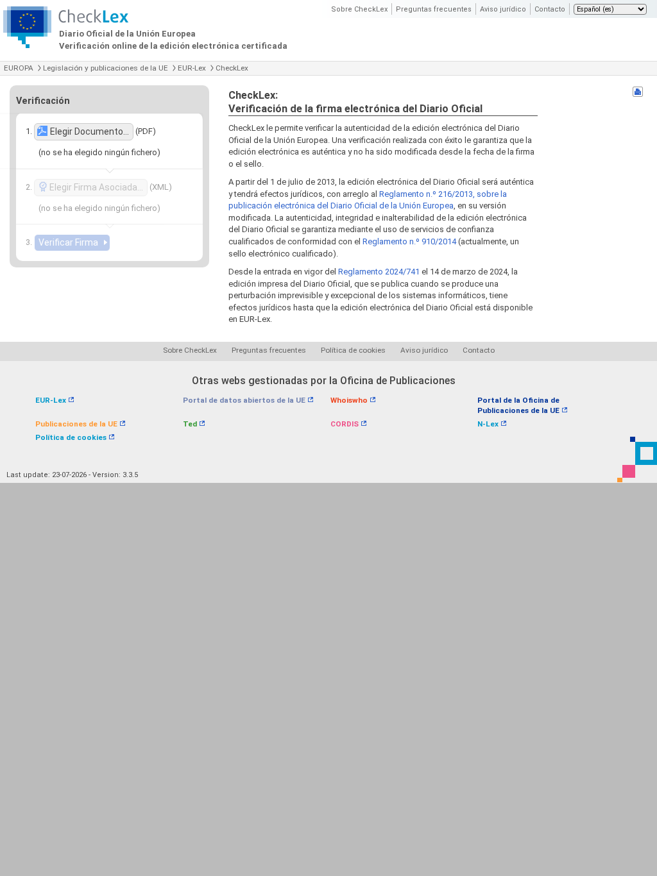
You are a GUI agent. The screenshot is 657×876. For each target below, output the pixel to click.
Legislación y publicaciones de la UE (105, 67)
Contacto (549, 9)
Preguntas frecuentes (434, 9)
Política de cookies (353, 350)
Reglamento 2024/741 (379, 271)
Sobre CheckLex (359, 9)
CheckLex (232, 67)
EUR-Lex (192, 67)
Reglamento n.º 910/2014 (409, 241)
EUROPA (18, 67)
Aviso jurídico (503, 9)
